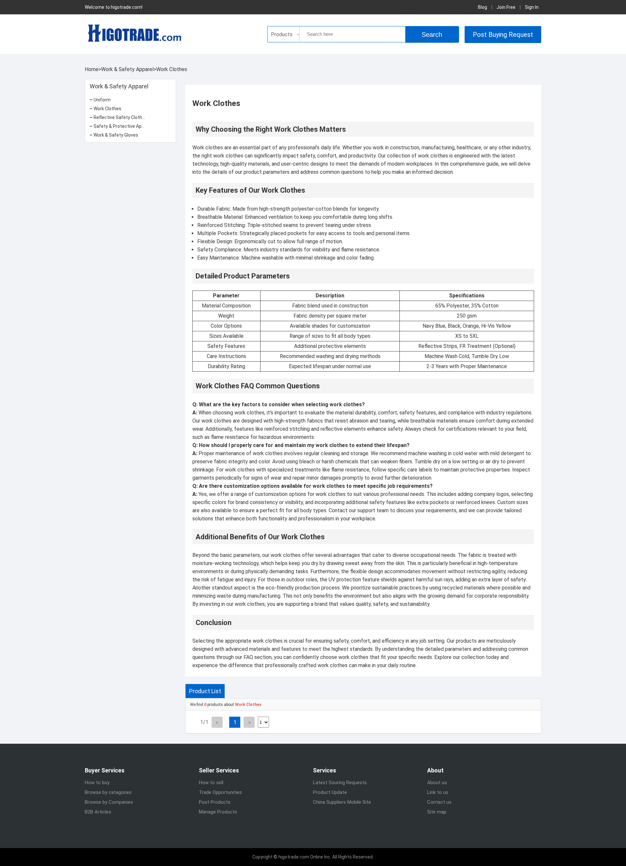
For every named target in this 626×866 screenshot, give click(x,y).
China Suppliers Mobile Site (342, 802)
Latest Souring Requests (340, 782)
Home (91, 69)
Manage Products (218, 812)
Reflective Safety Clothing (121, 117)
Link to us (437, 792)
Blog (482, 7)
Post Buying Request (503, 34)
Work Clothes (171, 69)
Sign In (532, 7)
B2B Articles (98, 812)
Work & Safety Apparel (127, 69)
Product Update (330, 792)
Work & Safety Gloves (116, 135)
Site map (436, 812)
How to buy (97, 782)
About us (437, 782)
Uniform (102, 99)
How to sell (211, 782)
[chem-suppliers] (134, 33)
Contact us (439, 802)
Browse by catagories (108, 792)
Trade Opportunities (220, 792)
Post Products (215, 802)
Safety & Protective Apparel (123, 126)
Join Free (506, 7)
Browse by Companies (109, 802)
